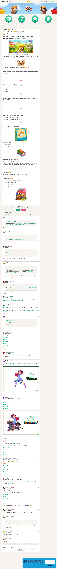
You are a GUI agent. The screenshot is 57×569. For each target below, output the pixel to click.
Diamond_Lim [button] (21, 34)
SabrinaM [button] (7, 440)
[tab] (27, 26)
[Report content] (38, 30)
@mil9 (34, 223)
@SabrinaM (16, 224)
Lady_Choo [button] (7, 33)
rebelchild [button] (8, 221)
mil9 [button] (6, 217)
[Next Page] (38, 214)
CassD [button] (6, 316)
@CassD (31, 223)
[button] (4, 34)
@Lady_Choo (21, 224)
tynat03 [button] (6, 538)
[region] (39, 563)
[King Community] (28, 1)
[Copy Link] (24, 35)
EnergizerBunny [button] (8, 231)
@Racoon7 (20, 223)
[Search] (44, 1)
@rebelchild (5, 341)
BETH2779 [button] (8, 521)
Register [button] (23, 209)
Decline (50, 563)
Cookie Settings (50, 565)
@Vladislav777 (9, 272)
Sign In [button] (18, 209)
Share (4, 204)
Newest (7, 214)
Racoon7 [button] (7, 320)
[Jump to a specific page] (39, 214)
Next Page (21, 549)
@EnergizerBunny (9, 224)
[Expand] (21, 256)
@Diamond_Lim (26, 223)
